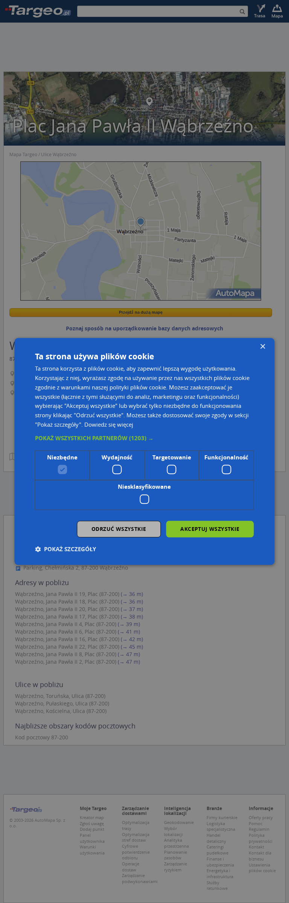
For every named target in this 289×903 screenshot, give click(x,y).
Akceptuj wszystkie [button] (209, 528)
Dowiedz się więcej (108, 424)
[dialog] (144, 451)
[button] (144, 438)
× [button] (262, 347)
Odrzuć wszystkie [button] (118, 528)
